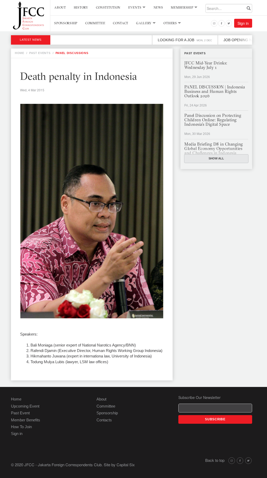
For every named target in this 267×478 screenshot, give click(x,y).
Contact (120, 23)
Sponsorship (65, 23)
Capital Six (126, 464)
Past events (195, 53)
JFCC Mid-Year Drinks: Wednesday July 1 (205, 65)
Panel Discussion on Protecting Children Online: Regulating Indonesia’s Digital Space (212, 120)
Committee (95, 23)
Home (16, 399)
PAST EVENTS (40, 53)
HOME (19, 53)
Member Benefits (25, 420)
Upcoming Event (25, 406)
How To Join (21, 427)
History (81, 7)
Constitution (108, 7)
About (60, 7)
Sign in (243, 23)
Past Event (20, 413)
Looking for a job (175, 40)
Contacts (104, 420)
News (158, 7)
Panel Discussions (72, 53)
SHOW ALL (216, 158)
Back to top (214, 460)
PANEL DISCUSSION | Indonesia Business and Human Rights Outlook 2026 (214, 91)
